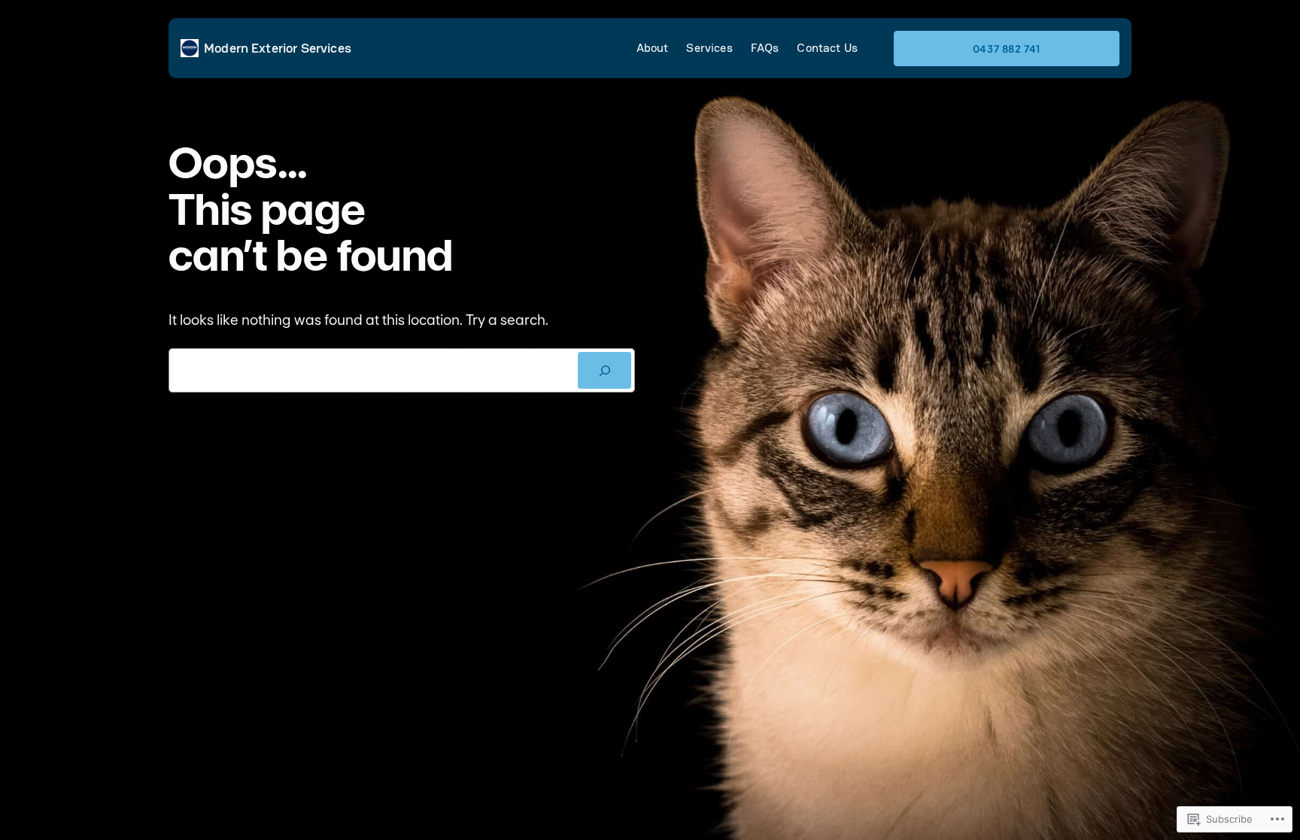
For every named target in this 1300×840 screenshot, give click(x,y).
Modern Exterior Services (277, 47)
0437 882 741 (1007, 48)
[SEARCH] (604, 370)
